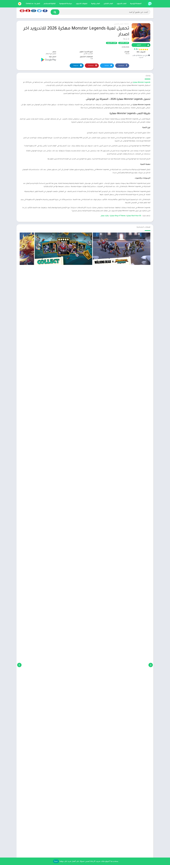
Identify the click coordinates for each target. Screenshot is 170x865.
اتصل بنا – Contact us (33, 4)
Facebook (121, 65)
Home (127, 24)
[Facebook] (45, 10)
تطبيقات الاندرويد (81, 4)
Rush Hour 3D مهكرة (134, 216)
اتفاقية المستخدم (50, 4)
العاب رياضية (95, 4)
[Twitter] (39, 10)
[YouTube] (27, 10)
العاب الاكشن (108, 4)
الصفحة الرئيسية (135, 4)
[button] (55, 12)
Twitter (107, 65)
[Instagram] (33, 10)
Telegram (76, 65)
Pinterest (91, 65)
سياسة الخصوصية (65, 4)
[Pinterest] (22, 10)
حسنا (56, 861)
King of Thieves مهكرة (118, 216)
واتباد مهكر (105, 216)
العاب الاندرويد (121, 4)
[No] (167, 861)
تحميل (139, 45)
